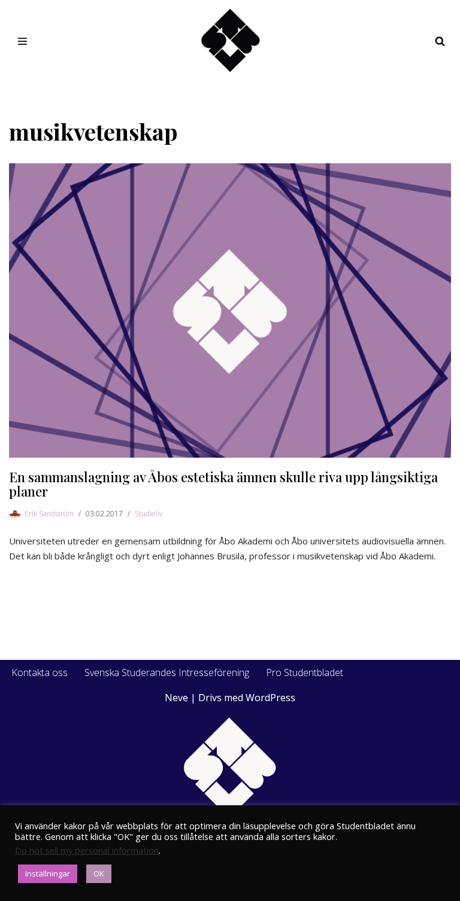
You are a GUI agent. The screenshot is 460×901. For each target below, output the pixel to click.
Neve (176, 697)
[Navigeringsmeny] (22, 41)
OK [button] (98, 873)
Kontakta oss (39, 672)
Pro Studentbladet (304, 672)
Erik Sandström (49, 514)
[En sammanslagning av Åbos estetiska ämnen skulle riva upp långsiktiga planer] (230, 310)
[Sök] (440, 41)
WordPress (270, 697)
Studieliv (149, 514)
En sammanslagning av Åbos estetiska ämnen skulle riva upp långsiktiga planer (223, 484)
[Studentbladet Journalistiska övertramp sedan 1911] (230, 41)
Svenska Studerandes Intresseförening (166, 672)
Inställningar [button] (47, 873)
